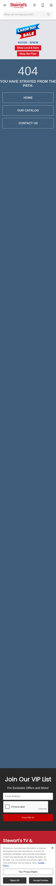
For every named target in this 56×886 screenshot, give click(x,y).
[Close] (52, 848)
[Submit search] (48, 14)
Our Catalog (28, 110)
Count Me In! (28, 817)
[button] (4, 5)
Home (28, 97)
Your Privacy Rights (28, 872)
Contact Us (28, 123)
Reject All (14, 880)
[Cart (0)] (51, 5)
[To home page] (19, 5)
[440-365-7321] (42, 5)
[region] (28, 865)
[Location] (34, 5)
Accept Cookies (40, 880)
